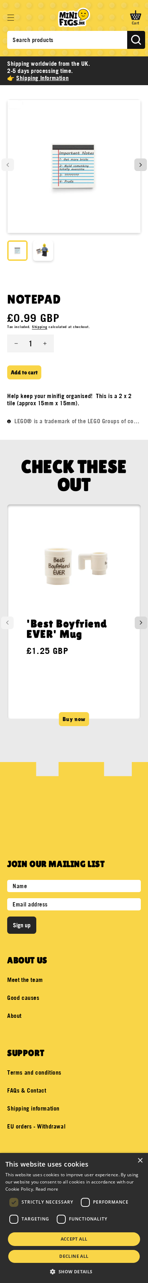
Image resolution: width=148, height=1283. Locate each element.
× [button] (140, 1160)
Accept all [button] (74, 1239)
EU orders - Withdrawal (36, 1126)
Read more (47, 1189)
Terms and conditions (34, 1072)
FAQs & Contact (26, 1090)
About (14, 1015)
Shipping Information (42, 78)
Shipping (39, 326)
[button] (11, 18)
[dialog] (74, 1218)
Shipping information (33, 1108)
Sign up (22, 925)
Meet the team (25, 979)
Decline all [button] (73, 1256)
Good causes (23, 997)
